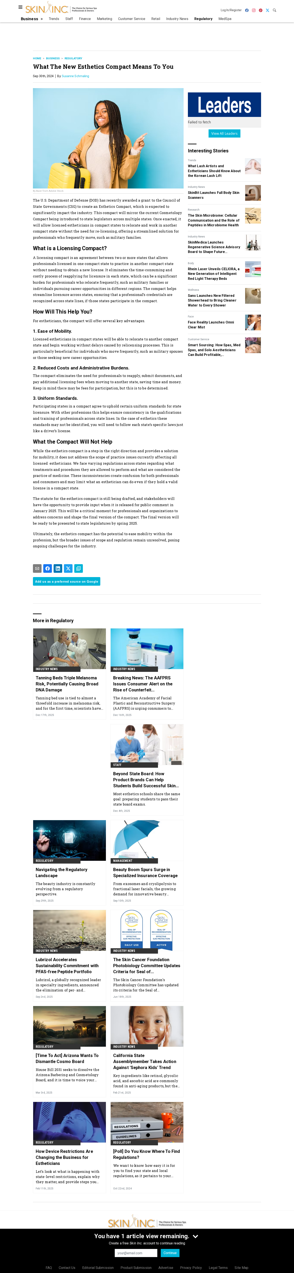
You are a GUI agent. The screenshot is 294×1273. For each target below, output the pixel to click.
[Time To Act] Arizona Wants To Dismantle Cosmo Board (67, 1058)
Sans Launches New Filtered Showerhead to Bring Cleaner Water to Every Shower (212, 300)
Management (122, 860)
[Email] (37, 568)
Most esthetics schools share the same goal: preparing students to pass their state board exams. (146, 799)
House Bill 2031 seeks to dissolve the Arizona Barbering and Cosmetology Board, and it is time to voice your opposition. (67, 1074)
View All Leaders (224, 133)
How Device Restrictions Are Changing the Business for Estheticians (64, 1157)
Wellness (193, 289)
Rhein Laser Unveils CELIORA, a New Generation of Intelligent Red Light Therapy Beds (214, 274)
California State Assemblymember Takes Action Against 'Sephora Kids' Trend (144, 1061)
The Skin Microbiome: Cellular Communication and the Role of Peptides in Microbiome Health (214, 220)
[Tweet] (68, 568)
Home (37, 58)
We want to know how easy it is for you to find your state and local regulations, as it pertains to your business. (144, 1170)
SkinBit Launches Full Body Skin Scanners (213, 195)
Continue (170, 1253)
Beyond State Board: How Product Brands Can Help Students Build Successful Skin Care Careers (144, 780)
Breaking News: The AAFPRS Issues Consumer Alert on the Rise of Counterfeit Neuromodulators (142, 684)
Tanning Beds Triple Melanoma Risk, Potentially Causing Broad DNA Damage (67, 683)
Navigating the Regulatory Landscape (62, 872)
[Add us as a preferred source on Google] (78, 568)
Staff (117, 765)
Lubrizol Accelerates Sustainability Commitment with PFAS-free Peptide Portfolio (67, 965)
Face (191, 316)
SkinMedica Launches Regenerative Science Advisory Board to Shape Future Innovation (214, 247)
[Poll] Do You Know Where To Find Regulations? (146, 1154)
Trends (192, 160)
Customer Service (198, 339)
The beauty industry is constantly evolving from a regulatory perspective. (65, 888)
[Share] (47, 568)
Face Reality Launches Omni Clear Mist (211, 324)
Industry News (196, 186)
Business (53, 58)
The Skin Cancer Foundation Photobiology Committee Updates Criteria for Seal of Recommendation (146, 966)
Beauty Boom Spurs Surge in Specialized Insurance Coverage (145, 872)
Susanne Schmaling (75, 76)
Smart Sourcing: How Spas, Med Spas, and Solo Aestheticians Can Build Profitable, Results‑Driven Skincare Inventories (214, 350)
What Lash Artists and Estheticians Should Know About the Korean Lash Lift (214, 171)
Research (194, 209)
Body (191, 263)
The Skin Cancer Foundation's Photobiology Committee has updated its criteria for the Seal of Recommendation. (146, 984)
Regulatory (73, 58)
